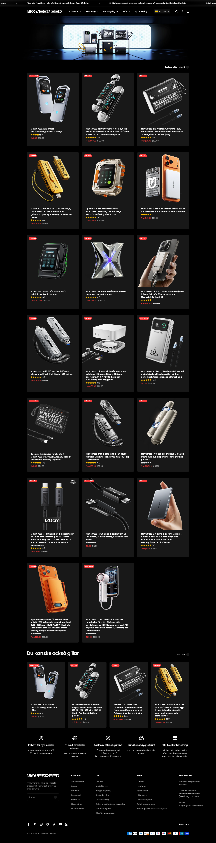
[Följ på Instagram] (41, 824)
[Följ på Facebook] (28, 824)
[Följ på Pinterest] (54, 824)
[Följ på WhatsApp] (66, 824)
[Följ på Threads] (47, 824)
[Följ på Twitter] (34, 824)
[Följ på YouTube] (60, 824)
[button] (162, 11)
